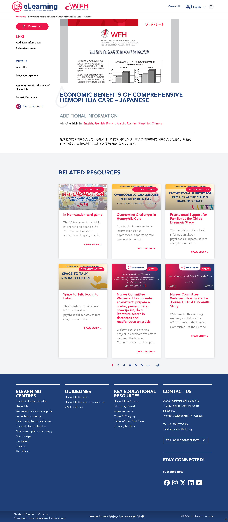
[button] (200, 7)
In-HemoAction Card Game (129, 421)
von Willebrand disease (28, 416)
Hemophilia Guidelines (77, 397)
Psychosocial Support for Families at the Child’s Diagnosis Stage (188, 218)
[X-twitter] (183, 482)
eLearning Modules (124, 426)
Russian (132, 123)
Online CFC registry (124, 416)
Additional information (28, 43)
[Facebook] (166, 482)
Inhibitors (21, 446)
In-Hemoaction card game (82, 214)
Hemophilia (22, 406)
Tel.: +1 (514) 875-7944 (176, 424)
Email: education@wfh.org (177, 429)
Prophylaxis (22, 441)
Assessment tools (123, 411)
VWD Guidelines (74, 407)
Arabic (121, 123)
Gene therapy (23, 436)
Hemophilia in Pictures (126, 401)
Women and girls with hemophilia (34, 411)
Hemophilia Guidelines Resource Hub (85, 402)
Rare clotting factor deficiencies (33, 421)
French (110, 123)
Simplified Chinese (150, 123)
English (88, 123)
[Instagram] (175, 482)
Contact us (174, 6)
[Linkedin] (191, 482)
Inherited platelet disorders (31, 426)
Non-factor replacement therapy (34, 431)
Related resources (26, 48)
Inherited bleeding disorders (31, 401)
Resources (21, 17)
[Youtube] (199, 482)
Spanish (99, 123)
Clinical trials (22, 451)
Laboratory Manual (124, 406)
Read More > (93, 245)
